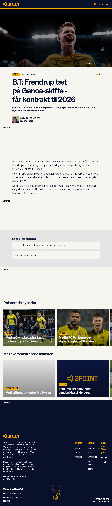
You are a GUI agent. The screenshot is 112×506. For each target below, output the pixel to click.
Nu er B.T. (17, 174)
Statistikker (93, 448)
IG (106, 458)
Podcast (78, 457)
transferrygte (12, 388)
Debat (90, 453)
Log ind (18, 245)
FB (102, 458)
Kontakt (91, 469)
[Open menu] (107, 4)
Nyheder (16, 74)
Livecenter (92, 457)
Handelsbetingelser (12, 493)
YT (105, 462)
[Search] (95, 4)
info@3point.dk (9, 479)
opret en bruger (33, 245)
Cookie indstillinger (13, 489)
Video (77, 453)
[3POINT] (56, 436)
